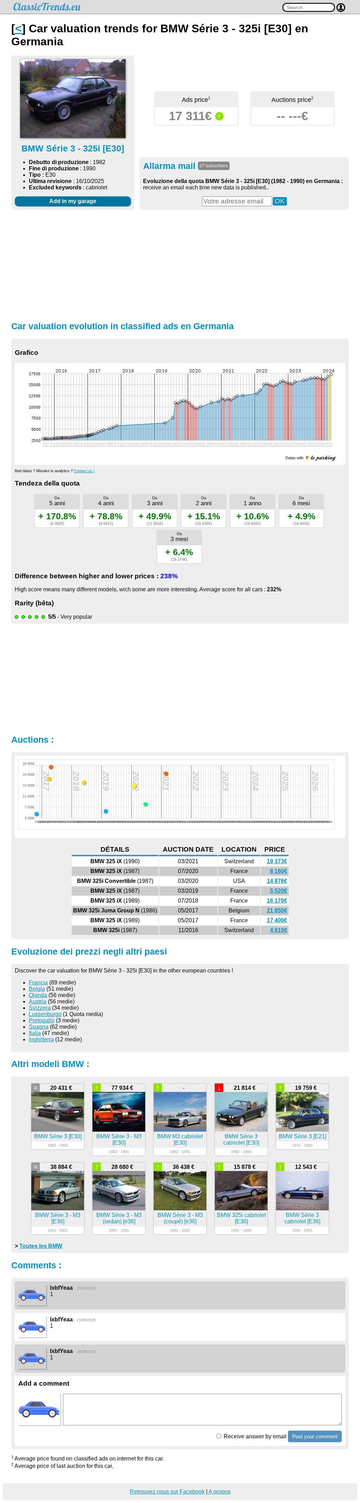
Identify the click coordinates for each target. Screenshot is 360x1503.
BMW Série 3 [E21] (302, 1136)
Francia (38, 982)
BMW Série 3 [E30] (58, 1136)
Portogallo (41, 1020)
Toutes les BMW (40, 1246)
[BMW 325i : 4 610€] (36, 814)
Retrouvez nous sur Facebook (167, 1492)
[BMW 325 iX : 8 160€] (145, 804)
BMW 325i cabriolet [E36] (241, 1218)
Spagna (39, 1027)
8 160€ (278, 871)
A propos (219, 1492)
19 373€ (277, 861)
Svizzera (40, 1008)
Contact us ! (84, 471)
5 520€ (278, 891)
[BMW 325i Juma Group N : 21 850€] (51, 767)
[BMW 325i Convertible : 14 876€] (134, 786)
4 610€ (278, 930)
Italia (35, 1033)
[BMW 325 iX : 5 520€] (106, 811)
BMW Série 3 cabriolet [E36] (302, 1218)
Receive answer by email (254, 1436)
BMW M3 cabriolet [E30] (180, 1139)
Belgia (37, 989)
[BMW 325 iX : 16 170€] (84, 782)
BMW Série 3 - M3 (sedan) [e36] (119, 1218)
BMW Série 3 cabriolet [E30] (241, 1139)
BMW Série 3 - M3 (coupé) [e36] (180, 1218)
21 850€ (277, 910)
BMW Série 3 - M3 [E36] (58, 1218)
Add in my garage (72, 201)
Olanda (38, 995)
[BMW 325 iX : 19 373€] (166, 774)
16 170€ (277, 901)
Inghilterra (41, 1039)
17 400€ (277, 920)
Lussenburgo (45, 1014)
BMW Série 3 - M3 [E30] (119, 1139)
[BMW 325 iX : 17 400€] (49, 779)
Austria (37, 1001)
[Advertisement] (180, 264)
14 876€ (277, 881)
